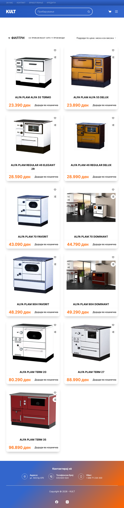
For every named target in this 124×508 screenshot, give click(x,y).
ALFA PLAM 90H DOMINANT (91, 304)
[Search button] (89, 11)
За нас (9, 3)
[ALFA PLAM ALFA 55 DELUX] (91, 68)
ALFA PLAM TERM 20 (33, 372)
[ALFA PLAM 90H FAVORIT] (33, 275)
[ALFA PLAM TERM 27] (91, 343)
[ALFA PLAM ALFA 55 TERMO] (33, 68)
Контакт (21, 3)
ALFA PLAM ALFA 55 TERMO (33, 97)
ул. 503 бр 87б (37, 478)
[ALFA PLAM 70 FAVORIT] (33, 207)
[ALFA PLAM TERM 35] (33, 410)
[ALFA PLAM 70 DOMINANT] (91, 207)
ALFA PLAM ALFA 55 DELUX (91, 97)
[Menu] (116, 11)
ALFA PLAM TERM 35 (33, 439)
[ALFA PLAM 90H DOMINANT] (91, 275)
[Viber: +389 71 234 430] (81, 476)
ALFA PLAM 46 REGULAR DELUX (91, 165)
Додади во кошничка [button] (46, 105)
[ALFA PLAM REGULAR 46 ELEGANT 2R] (33, 136)
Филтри (17, 38)
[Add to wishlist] (55, 50)
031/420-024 (62, 478)
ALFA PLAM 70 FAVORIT (33, 236)
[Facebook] (56, 501)
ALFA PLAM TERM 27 (91, 372)
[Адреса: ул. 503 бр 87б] (25, 476)
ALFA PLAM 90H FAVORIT (33, 304)
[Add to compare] (55, 57)
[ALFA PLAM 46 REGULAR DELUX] (91, 136)
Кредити (51, 3)
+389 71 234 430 (94, 478)
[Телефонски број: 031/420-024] (51, 476)
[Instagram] (67, 501)
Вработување (36, 3)
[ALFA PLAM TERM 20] (33, 343)
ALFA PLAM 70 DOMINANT (91, 236)
